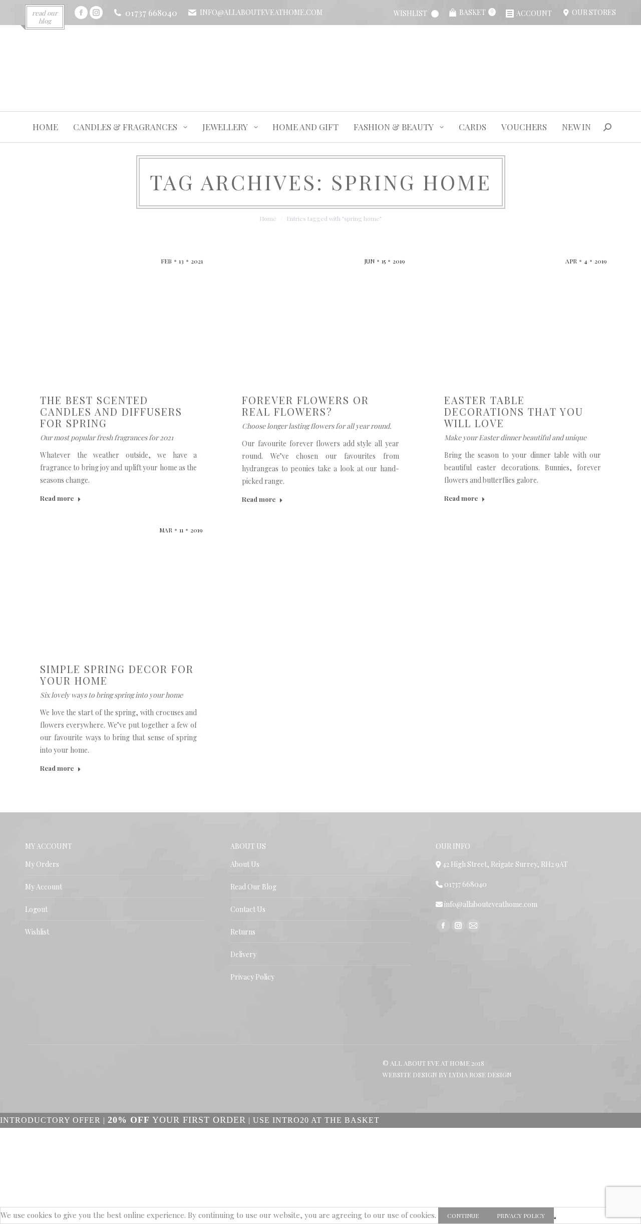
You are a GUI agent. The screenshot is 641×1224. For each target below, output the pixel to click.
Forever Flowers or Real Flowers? (305, 405)
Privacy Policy (252, 977)
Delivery (243, 954)
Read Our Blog (253, 886)
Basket (476, 12)
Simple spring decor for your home (117, 674)
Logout (36, 909)
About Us (244, 864)
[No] (555, 1218)
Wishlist (37, 932)
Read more (57, 498)
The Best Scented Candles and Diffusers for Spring (111, 411)
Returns (242, 932)
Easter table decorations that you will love (513, 411)
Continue (463, 1215)
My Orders (42, 864)
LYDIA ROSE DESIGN (480, 1074)
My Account (43, 886)
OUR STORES (592, 12)
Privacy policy (521, 1215)
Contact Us (247, 909)
